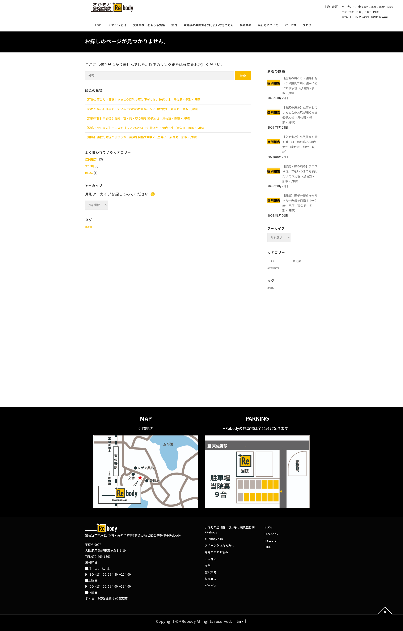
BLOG (89, 173)
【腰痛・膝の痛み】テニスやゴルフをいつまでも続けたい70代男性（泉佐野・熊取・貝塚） (145, 128)
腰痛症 (88, 227)
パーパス (291, 25)
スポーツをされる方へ (219, 545)
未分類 (89, 166)
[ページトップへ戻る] (385, 614)
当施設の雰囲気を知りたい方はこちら (209, 25)
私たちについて (268, 25)
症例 (174, 25)
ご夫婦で (210, 559)
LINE (267, 547)
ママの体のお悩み (216, 552)
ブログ (307, 25)
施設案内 (210, 572)
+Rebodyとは (117, 25)
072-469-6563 (101, 556)
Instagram (271, 540)
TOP (97, 25)
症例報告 (91, 159)
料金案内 (246, 25)
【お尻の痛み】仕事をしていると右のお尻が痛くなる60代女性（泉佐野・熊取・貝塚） (142, 109)
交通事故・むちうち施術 (149, 25)
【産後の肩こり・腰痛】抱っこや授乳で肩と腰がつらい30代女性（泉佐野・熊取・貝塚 (142, 99)
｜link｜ (240, 621)
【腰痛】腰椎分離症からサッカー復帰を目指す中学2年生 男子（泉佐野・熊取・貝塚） (142, 137)
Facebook (271, 534)
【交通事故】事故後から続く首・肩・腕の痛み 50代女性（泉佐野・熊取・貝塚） (138, 118)
